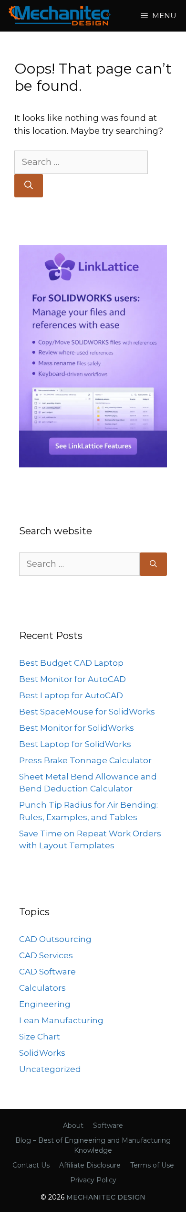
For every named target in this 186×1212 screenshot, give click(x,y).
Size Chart (39, 1036)
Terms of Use (152, 1165)
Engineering (45, 1004)
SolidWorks (42, 1053)
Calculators (42, 988)
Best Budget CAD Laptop (71, 663)
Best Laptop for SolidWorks (75, 744)
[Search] (28, 185)
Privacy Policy (93, 1180)
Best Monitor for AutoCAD (72, 679)
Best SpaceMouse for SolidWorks (87, 711)
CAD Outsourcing (55, 939)
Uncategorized (50, 1069)
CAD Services (46, 955)
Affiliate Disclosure (90, 1165)
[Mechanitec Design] (59, 16)
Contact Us (31, 1165)
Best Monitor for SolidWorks (76, 728)
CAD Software (47, 971)
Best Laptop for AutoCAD (71, 695)
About (73, 1125)
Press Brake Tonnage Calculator (85, 760)
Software (108, 1125)
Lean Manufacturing (61, 1020)
